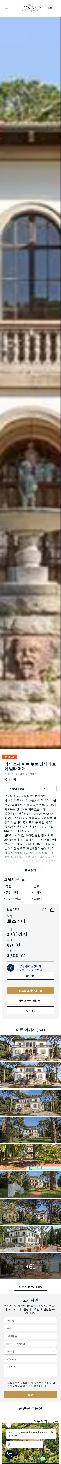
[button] (44, 909)
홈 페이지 (9, 773)
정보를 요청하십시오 (30, 990)
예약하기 (30, 976)
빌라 (21, 773)
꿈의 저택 (33, 773)
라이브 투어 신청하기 (30, 1000)
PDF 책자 (30, 1011)
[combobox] (30, 1359)
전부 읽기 (30, 870)
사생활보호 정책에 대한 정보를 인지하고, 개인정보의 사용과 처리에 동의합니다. (32, 1384)
